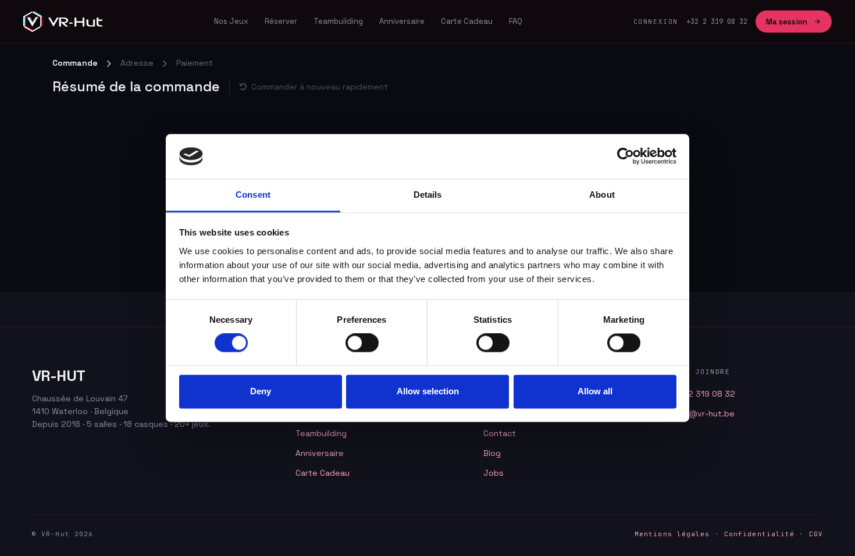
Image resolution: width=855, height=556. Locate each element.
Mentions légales (672, 534)
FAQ (515, 21)
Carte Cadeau (467, 21)
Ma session (786, 22)
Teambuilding (338, 21)
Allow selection (428, 391)
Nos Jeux (231, 21)
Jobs (493, 473)
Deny (260, 391)
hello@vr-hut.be (703, 413)
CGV (816, 534)
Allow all (595, 391)
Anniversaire (402, 21)
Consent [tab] (253, 194)
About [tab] (602, 194)
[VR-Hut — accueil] (62, 21)
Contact (499, 433)
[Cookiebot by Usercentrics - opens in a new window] (625, 156)
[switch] (362, 343)
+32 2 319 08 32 (703, 394)
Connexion (655, 21)
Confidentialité (759, 534)
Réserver (281, 21)
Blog (492, 453)
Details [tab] (428, 194)
